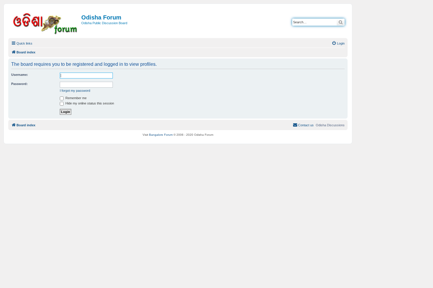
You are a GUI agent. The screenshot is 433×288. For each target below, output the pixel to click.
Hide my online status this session (89, 103)
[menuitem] (338, 43)
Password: (19, 84)
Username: (19, 74)
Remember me (76, 98)
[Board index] (45, 22)
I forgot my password (75, 90)
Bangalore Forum (161, 134)
